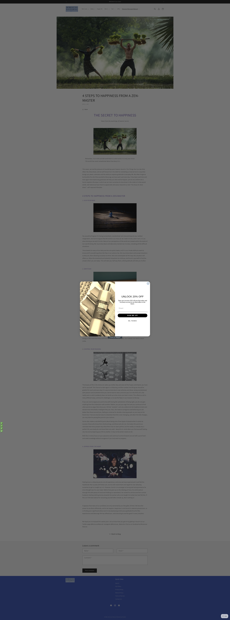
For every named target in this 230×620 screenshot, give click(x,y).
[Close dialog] (148, 283)
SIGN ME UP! (132, 315)
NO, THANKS (132, 321)
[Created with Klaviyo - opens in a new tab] (115, 337)
